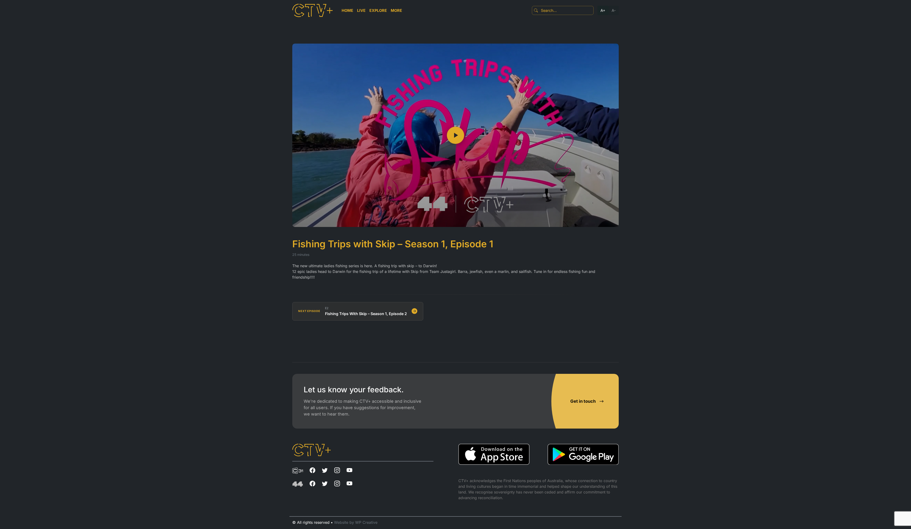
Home (347, 10)
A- (614, 10)
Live (361, 10)
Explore (378, 10)
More (396, 10)
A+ (602, 10)
